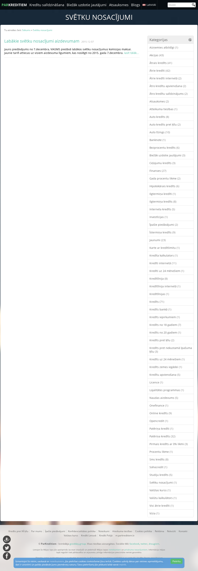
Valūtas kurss (160, 490)
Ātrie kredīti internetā (165, 78)
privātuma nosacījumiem (135, 549)
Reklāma (159, 531)
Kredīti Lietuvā (88, 535)
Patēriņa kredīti (161, 428)
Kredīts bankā (160, 309)
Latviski (151, 5)
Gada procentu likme (164, 178)
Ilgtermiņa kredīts (162, 201)
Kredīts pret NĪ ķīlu (18, 531)
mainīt (122, 564)
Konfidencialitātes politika (82, 531)
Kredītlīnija (158, 278)
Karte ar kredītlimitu (164, 248)
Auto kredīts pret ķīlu (165, 124)
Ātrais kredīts (160, 63)
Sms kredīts (158, 459)
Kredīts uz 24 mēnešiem (167, 359)
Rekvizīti (171, 531)
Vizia (154, 513)
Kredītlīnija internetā (164, 286)
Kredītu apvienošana (164, 374)
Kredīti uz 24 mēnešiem (166, 271)
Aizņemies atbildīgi (163, 47)
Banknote (157, 140)
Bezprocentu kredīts (164, 147)
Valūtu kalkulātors (163, 498)
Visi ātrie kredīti (161, 505)
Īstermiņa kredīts (162, 232)
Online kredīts (160, 413)
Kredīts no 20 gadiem (165, 332)
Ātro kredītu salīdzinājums (168, 94)
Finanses (157, 171)
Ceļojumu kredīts (162, 163)
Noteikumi (103, 531)
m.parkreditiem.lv (124, 535)
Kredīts (156, 302)
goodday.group (78, 543)
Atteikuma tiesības (163, 109)
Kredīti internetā (162, 263)
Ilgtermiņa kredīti (162, 194)
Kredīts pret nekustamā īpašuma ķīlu (170, 349)
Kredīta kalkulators (163, 255)
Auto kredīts (159, 117)
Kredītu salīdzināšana (46, 5)
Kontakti (183, 531)
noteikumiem (115, 549)
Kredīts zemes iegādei (165, 367)
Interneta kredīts (162, 209)
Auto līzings (159, 132)
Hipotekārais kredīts (164, 186)
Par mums (36, 531)
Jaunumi (157, 240)
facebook (134, 543)
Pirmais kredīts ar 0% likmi (168, 444)
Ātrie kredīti (159, 70)
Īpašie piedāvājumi (163, 224)
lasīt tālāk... (131, 53)
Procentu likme (161, 452)
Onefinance (158, 405)
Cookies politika (143, 531)
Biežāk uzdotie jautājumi (87, 5)
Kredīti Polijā (106, 535)
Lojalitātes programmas (166, 390)
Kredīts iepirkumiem (164, 317)
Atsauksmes (119, 5)
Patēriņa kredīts (162, 436)
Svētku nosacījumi (163, 482)
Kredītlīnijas (159, 294)
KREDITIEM (14, 5)
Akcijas (156, 55)
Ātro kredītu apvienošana (167, 86)
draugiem (154, 543)
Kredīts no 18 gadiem (165, 325)
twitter (144, 543)
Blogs (135, 5)
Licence (156, 382)
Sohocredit (158, 467)
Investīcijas (158, 217)
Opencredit (158, 421)
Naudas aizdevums (163, 398)
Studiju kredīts (160, 475)
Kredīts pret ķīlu (161, 340)
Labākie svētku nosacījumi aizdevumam (41, 41)
